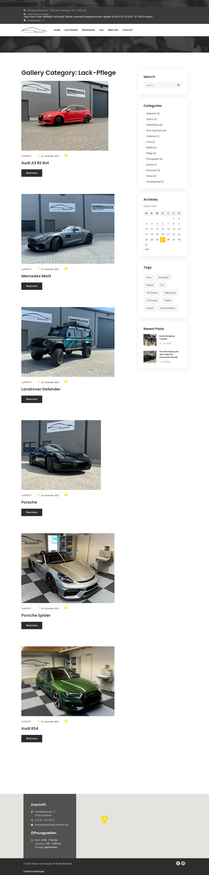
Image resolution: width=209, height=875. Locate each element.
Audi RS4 (29, 728)
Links (149, 142)
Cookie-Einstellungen (33, 871)
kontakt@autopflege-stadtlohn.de (51, 824)
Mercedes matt (36, 276)
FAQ (101, 30)
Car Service (152, 292)
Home (57, 30)
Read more (31, 173)
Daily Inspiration (154, 130)
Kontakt (128, 30)
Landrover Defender (41, 389)
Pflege (149, 153)
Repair (168, 300)
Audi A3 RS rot (35, 163)
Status (149, 176)
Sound (149, 308)
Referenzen (88, 30)
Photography (152, 159)
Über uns (113, 30)
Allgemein (151, 113)
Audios (149, 119)
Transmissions (167, 308)
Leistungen (71, 30)
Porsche (29, 502)
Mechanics (170, 292)
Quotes (149, 164)
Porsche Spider (36, 615)
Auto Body (163, 277)
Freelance (151, 136)
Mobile (149, 147)
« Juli (146, 249)
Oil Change (151, 300)
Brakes (149, 285)
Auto (148, 277)
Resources (151, 170)
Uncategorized (153, 181)
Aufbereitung (152, 124)
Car (162, 285)
